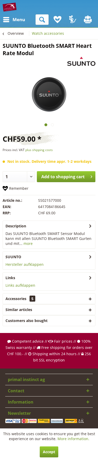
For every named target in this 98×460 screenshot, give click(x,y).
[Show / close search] (42, 19)
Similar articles (18, 309)
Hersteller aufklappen (24, 264)
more (27, 243)
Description (15, 225)
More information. (73, 438)
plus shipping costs (39, 150)
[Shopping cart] (88, 19)
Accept (49, 451)
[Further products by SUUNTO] (81, 61)
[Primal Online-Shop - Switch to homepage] (10, 7)
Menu (14, 19)
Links (10, 277)
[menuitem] (7, 19)
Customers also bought (26, 320)
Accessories (19, 298)
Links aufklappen (20, 285)
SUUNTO (13, 256)
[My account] (72, 19)
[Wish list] (57, 19)
